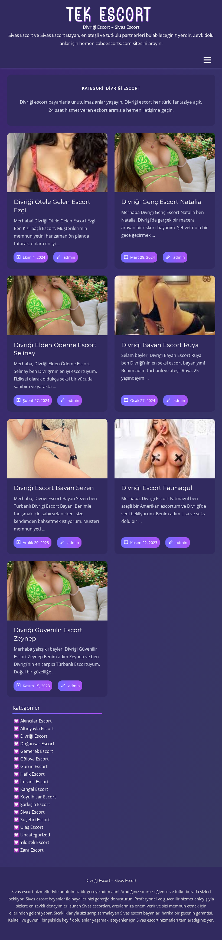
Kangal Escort (34, 789)
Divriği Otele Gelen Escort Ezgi (52, 206)
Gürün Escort (34, 766)
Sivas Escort (32, 812)
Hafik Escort (32, 774)
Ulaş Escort (31, 827)
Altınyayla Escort (37, 728)
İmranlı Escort (34, 782)
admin (69, 257)
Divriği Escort (33, 736)
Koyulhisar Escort (38, 797)
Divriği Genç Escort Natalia (161, 202)
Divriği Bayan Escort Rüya (160, 345)
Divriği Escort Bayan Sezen (54, 488)
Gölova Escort (34, 759)
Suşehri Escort (35, 820)
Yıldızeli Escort (34, 842)
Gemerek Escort (36, 751)
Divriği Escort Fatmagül (156, 488)
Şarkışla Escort (35, 804)
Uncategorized (35, 835)
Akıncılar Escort (36, 721)
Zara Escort (32, 850)
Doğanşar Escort (37, 744)
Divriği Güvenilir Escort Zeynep (48, 634)
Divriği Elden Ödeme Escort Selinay (55, 349)
